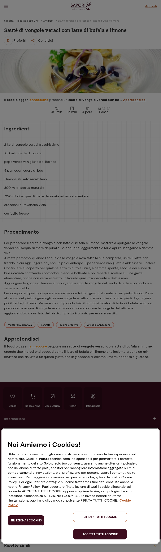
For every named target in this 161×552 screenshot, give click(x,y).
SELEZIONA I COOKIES (26, 520)
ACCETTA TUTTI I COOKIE (100, 534)
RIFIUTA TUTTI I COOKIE (100, 517)
